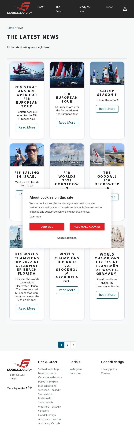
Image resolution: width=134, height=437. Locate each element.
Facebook (75, 373)
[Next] (73, 344)
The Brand (59, 9)
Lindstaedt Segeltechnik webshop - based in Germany (49, 405)
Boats (41, 7)
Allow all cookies (87, 226)
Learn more (35, 216)
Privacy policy (109, 369)
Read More (27, 128)
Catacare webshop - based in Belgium (50, 380)
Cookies (105, 373)
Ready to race (84, 9)
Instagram (76, 369)
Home (10, 28)
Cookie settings (67, 237)
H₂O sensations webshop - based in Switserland (49, 390)
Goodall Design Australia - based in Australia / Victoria (49, 419)
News (109, 7)
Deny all (47, 226)
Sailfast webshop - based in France (49, 371)
